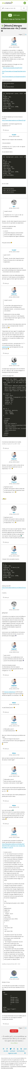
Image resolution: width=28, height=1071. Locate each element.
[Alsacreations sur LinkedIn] (18, 1049)
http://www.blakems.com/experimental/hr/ (14, 76)
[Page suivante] (26, 34)
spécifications (5, 347)
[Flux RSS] (21, 1049)
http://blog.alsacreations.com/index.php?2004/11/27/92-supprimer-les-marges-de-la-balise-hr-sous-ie (13, 845)
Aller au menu (5, 2)
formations (20, 1051)
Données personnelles (7, 1068)
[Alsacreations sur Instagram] (14, 1049)
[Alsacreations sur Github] (3, 1049)
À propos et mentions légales (18, 1066)
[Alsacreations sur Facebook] (7, 1049)
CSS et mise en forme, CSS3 (14, 19)
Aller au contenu (15, 2)
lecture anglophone (9, 692)
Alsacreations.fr (5, 1066)
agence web (12, 1053)
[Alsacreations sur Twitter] (10, 1049)
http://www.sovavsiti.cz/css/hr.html (12, 68)
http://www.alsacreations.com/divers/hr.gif (13, 120)
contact (12, 1051)
